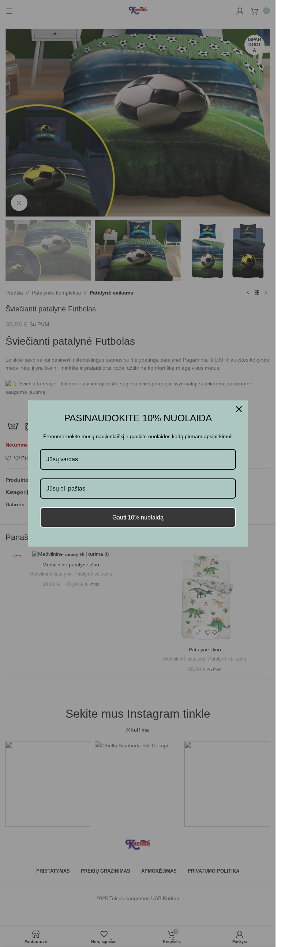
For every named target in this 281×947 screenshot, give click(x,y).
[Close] (239, 409)
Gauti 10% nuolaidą (138, 517)
